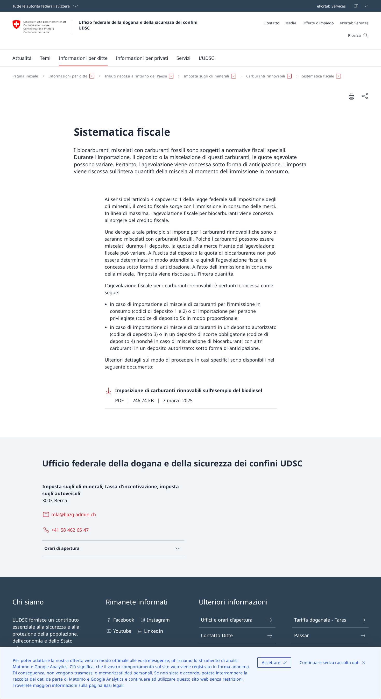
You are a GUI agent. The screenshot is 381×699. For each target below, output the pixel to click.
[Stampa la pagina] (351, 96)
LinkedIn (153, 631)
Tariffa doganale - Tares (320, 620)
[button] (22, 58)
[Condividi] (365, 96)
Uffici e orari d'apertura (226, 620)
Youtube (122, 631)
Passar (301, 635)
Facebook (123, 620)
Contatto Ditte (217, 635)
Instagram (158, 620)
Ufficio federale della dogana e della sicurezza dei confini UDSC (139, 25)
